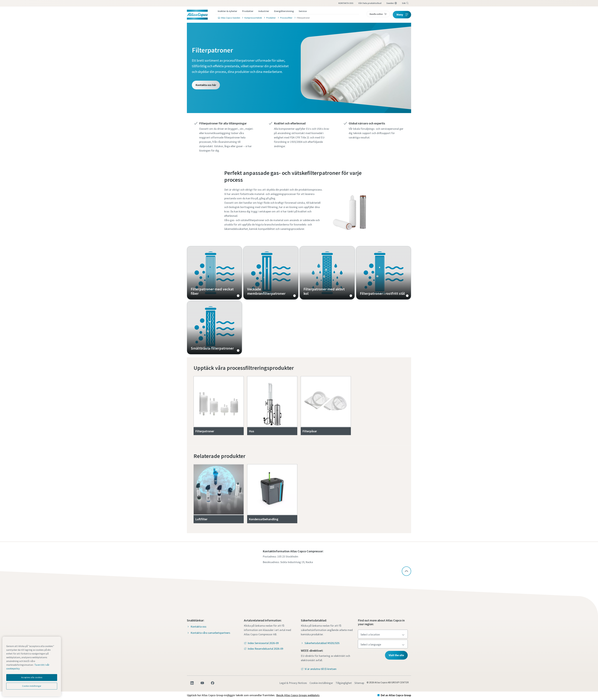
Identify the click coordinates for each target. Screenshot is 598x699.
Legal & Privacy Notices (293, 683)
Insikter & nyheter (227, 11)
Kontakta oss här (206, 85)
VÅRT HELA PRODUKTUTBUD (369, 3)
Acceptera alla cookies (31, 677)
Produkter (247, 11)
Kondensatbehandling (263, 519)
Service (303, 11)
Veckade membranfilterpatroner (270, 272)
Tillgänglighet (344, 683)
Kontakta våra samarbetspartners (210, 633)
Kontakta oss (198, 626)
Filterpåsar (309, 431)
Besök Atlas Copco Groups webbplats (298, 695)
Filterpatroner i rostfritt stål (383, 272)
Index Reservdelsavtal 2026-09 (265, 648)
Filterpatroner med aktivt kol (327, 272)
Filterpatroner (204, 431)
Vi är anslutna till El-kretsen (320, 669)
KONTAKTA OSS (345, 3)
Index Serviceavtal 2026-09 (263, 643)
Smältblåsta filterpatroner (214, 327)
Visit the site (396, 655)
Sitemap (359, 683)
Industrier (263, 11)
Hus (251, 431)
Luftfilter (201, 519)
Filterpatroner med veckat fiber (214, 272)
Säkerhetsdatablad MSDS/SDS (322, 643)
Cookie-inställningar (321, 683)
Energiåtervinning (284, 11)
